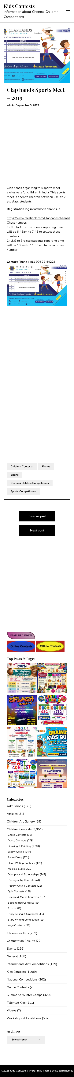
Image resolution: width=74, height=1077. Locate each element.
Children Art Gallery (21, 821)
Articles (12, 814)
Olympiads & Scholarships (23, 874)
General (12, 956)
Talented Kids (16, 1003)
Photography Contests (21, 880)
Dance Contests (17, 840)
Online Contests (18, 987)
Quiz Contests (16, 891)
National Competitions (22, 979)
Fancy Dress (15, 857)
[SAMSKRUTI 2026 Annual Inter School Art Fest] (22, 678)
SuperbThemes (64, 1070)
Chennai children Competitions (30, 483)
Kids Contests (19, 6)
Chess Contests (17, 835)
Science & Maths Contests (23, 897)
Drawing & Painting (19, 846)
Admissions (15, 806)
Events (46, 466)
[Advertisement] (37, 147)
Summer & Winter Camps (24, 995)
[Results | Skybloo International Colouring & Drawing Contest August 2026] (52, 774)
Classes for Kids (18, 933)
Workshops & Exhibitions (24, 1018)
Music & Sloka (16, 869)
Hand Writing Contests (21, 863)
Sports (15, 475)
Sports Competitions (23, 491)
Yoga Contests (16, 925)
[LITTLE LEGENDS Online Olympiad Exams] (52, 710)
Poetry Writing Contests (22, 886)
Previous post (37, 516)
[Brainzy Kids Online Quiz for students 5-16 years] (52, 742)
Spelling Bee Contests (21, 903)
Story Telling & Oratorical (23, 914)
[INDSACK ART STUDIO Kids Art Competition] (22, 774)
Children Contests (22, 466)
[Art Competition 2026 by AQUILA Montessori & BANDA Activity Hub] (22, 742)
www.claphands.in (46, 209)
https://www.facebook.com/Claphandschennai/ (38, 218)
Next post (37, 530)
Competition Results (21, 941)
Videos (11, 1010)
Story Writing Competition (23, 919)
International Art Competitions (28, 964)
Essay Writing (16, 852)
